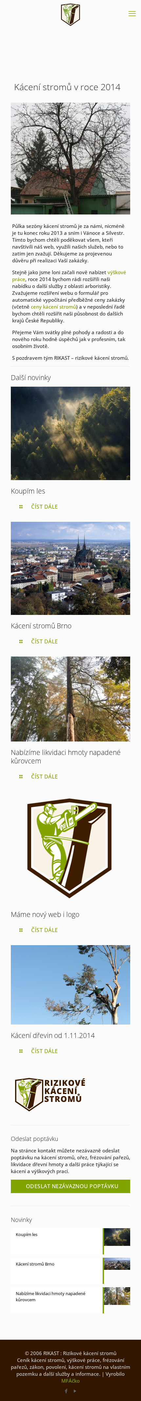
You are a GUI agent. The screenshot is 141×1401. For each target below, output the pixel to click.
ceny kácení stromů (53, 306)
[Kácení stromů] (70, 14)
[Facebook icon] (66, 1391)
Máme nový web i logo (45, 914)
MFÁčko (70, 1380)
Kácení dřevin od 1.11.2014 (53, 1035)
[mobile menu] (132, 13)
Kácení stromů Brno (41, 625)
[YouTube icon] (74, 1391)
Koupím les (28, 491)
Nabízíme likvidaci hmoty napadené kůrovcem (66, 756)
